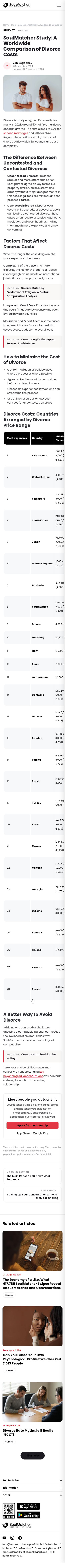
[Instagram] (12, 1538)
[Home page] (16, 5)
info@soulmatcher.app (17, 1544)
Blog (13, 25)
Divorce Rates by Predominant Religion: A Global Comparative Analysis (27, 292)
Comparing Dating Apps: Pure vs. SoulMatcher (30, 341)
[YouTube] (4, 1538)
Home (6, 25)
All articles (33, 1455)
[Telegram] (20, 1538)
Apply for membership (32, 1125)
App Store (23, 1133)
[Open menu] (58, 5)
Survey (9, 30)
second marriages (15, 133)
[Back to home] (16, 1525)
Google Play (41, 1133)
